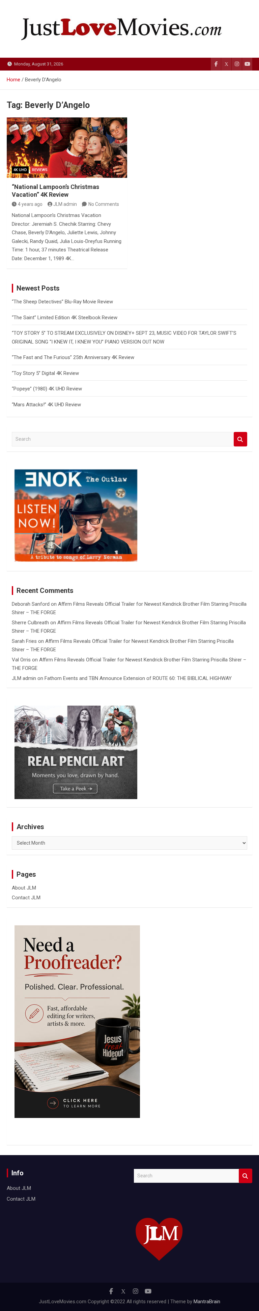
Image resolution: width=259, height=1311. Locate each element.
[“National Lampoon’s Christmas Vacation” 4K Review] (67, 147)
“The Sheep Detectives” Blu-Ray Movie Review (62, 302)
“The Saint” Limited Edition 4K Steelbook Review (64, 318)
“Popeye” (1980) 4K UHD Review (47, 389)
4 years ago (30, 204)
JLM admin (65, 204)
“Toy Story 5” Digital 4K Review (45, 373)
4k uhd (20, 170)
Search (240, 439)
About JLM (24, 888)
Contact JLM (26, 898)
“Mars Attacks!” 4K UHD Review (46, 405)
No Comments (103, 204)
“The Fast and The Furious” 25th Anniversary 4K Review (73, 357)
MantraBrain (207, 1302)
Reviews (40, 170)
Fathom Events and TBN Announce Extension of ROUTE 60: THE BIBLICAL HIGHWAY (138, 678)
